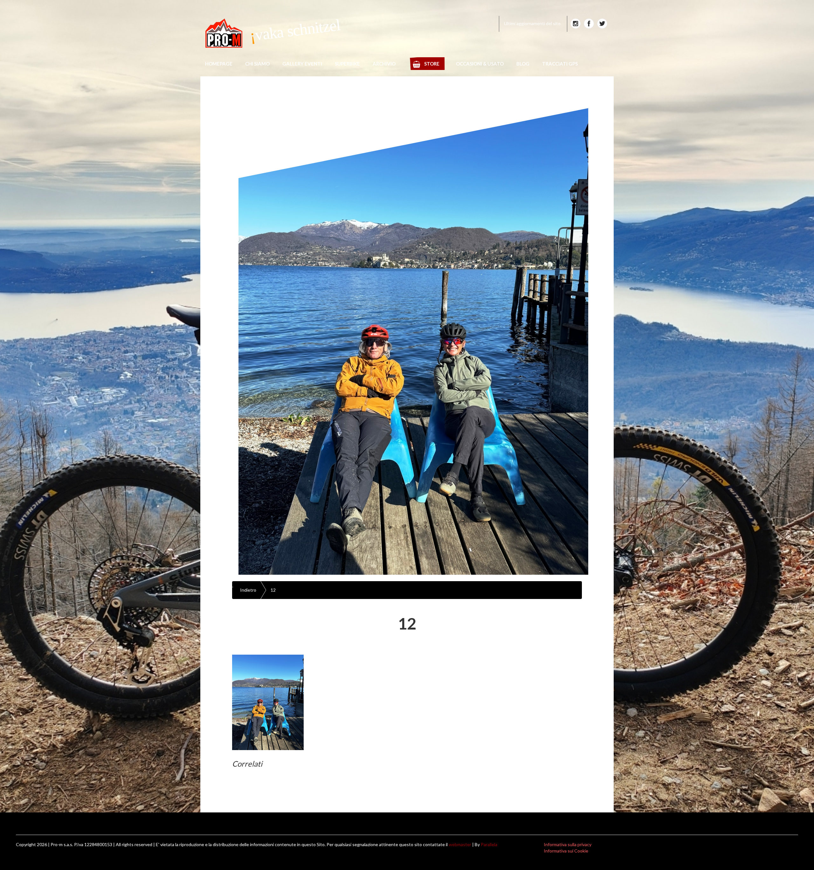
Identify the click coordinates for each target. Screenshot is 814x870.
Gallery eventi (302, 63)
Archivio (384, 63)
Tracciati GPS (560, 63)
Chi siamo (257, 63)
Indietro (248, 590)
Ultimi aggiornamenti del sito (532, 23)
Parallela (489, 844)
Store (431, 63)
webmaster (460, 844)
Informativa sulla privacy (567, 844)
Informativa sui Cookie (566, 850)
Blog (522, 63)
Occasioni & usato (480, 63)
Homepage (218, 63)
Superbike (347, 63)
